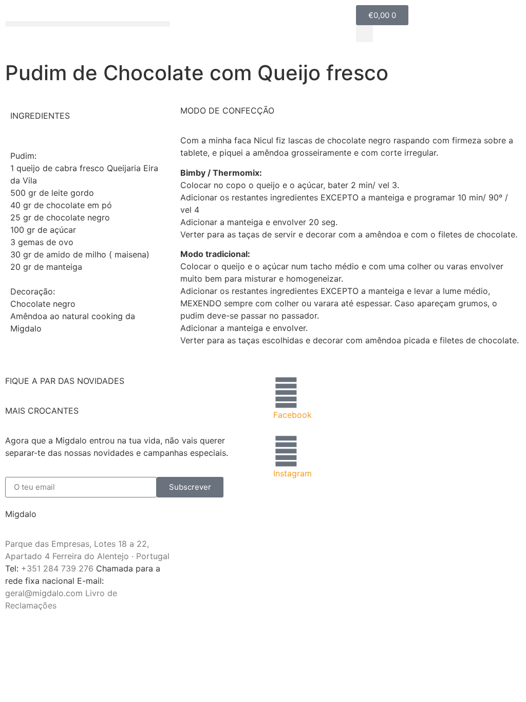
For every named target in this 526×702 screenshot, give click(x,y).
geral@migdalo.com (44, 593)
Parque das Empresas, (48, 544)
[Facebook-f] (286, 392)
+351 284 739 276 (57, 568)
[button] (87, 24)
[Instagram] (286, 451)
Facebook (292, 415)
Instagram (292, 473)
